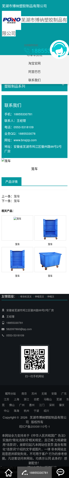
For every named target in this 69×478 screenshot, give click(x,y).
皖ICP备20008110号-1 (34, 426)
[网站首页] (8, 472)
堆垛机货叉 (26, 296)
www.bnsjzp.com (25, 140)
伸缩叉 (50, 296)
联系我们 (34, 80)
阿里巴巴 (34, 71)
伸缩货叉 (39, 296)
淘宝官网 (34, 63)
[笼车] (17, 218)
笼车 (17, 196)
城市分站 (10, 393)
